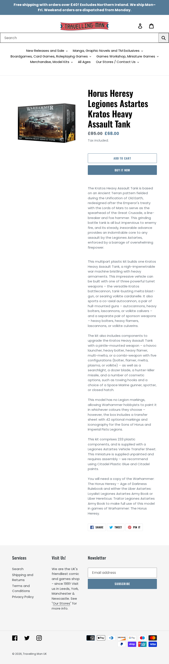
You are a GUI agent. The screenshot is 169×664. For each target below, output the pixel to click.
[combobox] (84, 38)
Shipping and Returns (22, 577)
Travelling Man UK (35, 654)
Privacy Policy (23, 596)
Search (18, 569)
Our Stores (61, 603)
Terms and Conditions (21, 588)
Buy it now (122, 170)
